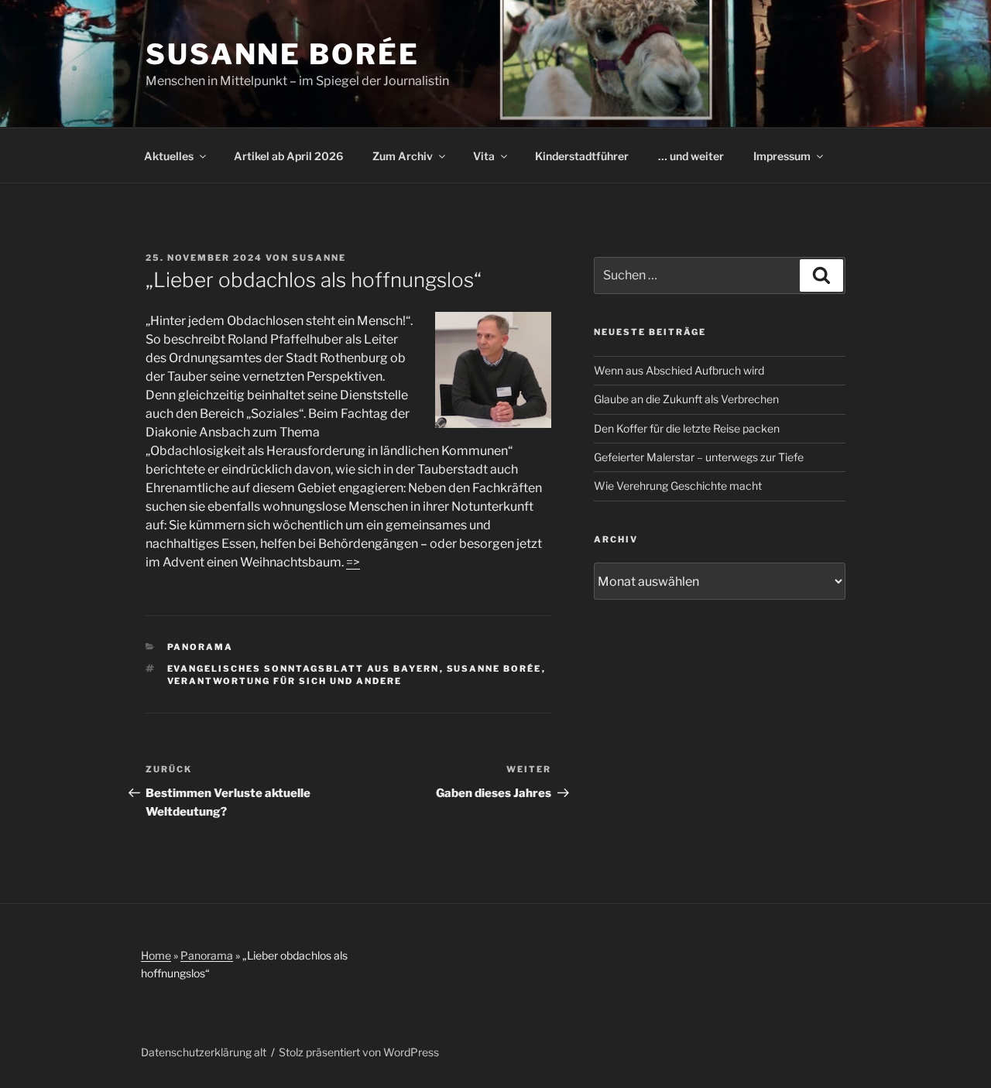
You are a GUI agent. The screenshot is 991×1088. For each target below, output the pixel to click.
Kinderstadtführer (582, 156)
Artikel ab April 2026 (288, 156)
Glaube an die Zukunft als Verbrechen (686, 398)
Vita (484, 156)
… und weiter (691, 156)
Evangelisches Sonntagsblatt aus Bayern (303, 668)
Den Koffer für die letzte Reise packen (687, 428)
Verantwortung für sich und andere (285, 681)
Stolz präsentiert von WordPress (359, 1052)
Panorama (200, 647)
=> (353, 562)
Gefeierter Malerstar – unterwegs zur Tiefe (699, 457)
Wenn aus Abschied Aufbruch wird (679, 370)
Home (156, 955)
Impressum (782, 156)
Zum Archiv (402, 156)
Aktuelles (169, 156)
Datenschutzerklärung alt (203, 1052)
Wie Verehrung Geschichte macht (678, 485)
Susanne (319, 257)
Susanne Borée (282, 54)
